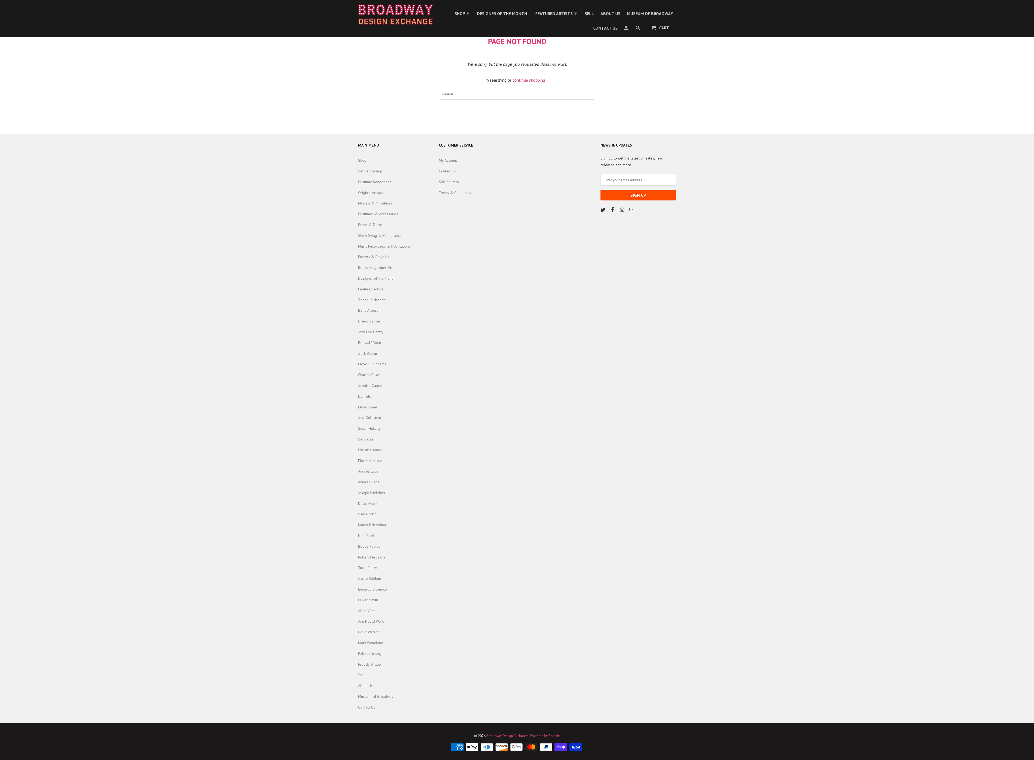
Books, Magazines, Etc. (376, 267)
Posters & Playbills (373, 256)
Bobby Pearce (369, 546)
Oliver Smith (368, 600)
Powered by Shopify (545, 736)
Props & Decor (370, 224)
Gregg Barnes (369, 321)
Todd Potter (367, 567)
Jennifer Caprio (370, 385)
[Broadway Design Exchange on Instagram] (623, 210)
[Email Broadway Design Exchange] (632, 210)
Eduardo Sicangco (372, 589)
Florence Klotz (370, 460)
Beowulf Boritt (369, 342)
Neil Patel (366, 535)
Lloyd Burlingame (372, 364)
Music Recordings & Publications (384, 246)
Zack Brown (367, 353)
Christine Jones (370, 449)
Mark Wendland (370, 642)
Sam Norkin (367, 514)
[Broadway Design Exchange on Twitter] (603, 210)
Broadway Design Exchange (507, 736)
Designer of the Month (376, 278)
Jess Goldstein (369, 417)
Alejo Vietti (367, 610)
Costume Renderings (374, 181)
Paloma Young (369, 653)
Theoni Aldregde (372, 299)
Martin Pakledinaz (372, 524)
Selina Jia (365, 439)
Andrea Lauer (369, 471)
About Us (365, 685)
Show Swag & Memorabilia (380, 235)
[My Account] (626, 29)
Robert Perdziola (371, 557)
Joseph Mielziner (371, 492)
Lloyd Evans (368, 407)
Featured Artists (370, 289)
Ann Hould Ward (371, 621)
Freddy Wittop (369, 664)
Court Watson (368, 632)
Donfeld (364, 396)
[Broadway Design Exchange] (396, 14)
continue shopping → (531, 80)
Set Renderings (370, 171)
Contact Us (366, 707)
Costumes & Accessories (378, 213)
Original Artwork (371, 192)
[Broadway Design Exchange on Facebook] (613, 210)
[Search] (638, 29)
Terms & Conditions (455, 192)
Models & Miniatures (375, 203)
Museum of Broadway (375, 696)
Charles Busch (369, 374)
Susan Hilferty (369, 428)
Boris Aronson (369, 310)
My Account (448, 160)
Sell (361, 674)
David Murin (367, 503)
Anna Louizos (368, 482)
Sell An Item (449, 181)
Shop (362, 160)
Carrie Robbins (370, 578)
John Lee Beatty (370, 331)
